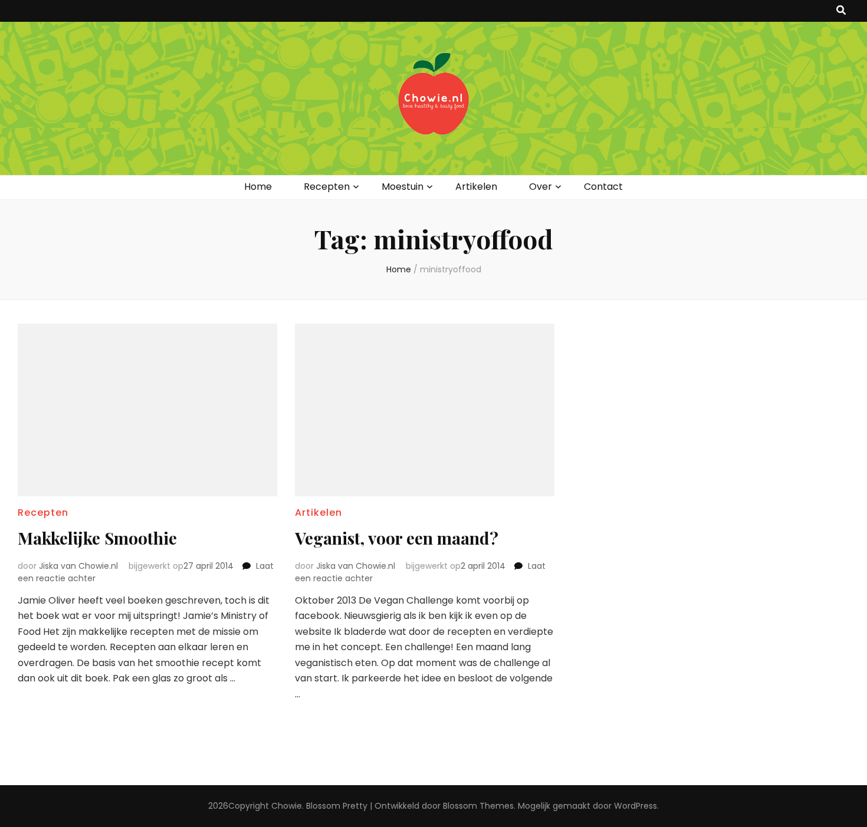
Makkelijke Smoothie (97, 538)
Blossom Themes (478, 806)
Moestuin (402, 186)
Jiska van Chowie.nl (78, 566)
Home (258, 186)
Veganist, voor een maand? (396, 538)
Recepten (327, 186)
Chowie (286, 806)
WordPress (635, 806)
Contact (603, 186)
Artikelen (476, 186)
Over (540, 186)
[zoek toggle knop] (841, 11)
